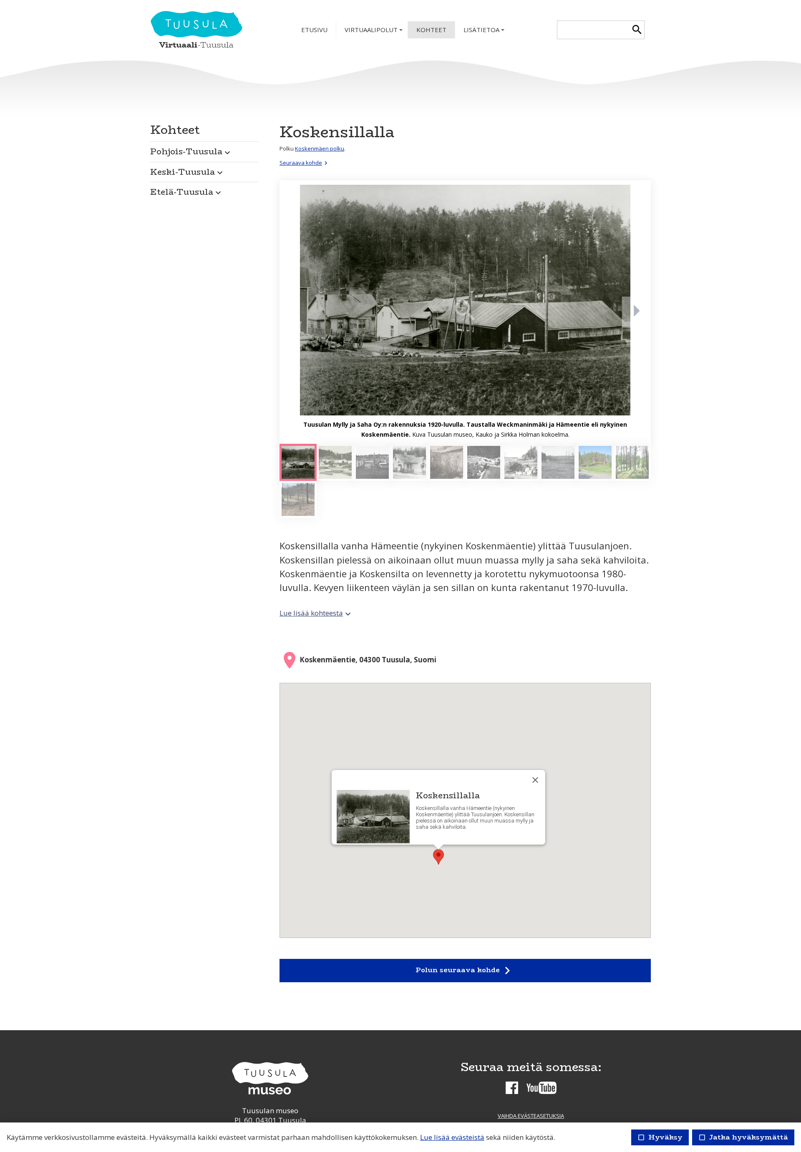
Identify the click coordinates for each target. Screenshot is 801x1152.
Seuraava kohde (305, 162)
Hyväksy (660, 1137)
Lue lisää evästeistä (452, 1137)
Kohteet (431, 29)
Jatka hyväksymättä (743, 1137)
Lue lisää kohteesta (316, 613)
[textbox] (593, 30)
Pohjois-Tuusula (191, 151)
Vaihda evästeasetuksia (531, 1115)
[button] (204, 149)
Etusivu (314, 29)
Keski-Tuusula (187, 171)
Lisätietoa (484, 31)
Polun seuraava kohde (465, 970)
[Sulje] (535, 780)
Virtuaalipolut (374, 31)
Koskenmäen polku (319, 148)
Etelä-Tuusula (186, 191)
